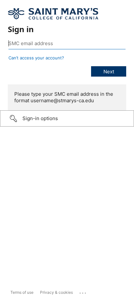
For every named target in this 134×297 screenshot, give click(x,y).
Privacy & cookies (56, 292)
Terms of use (22, 292)
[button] (67, 118)
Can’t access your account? (36, 57)
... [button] (83, 291)
